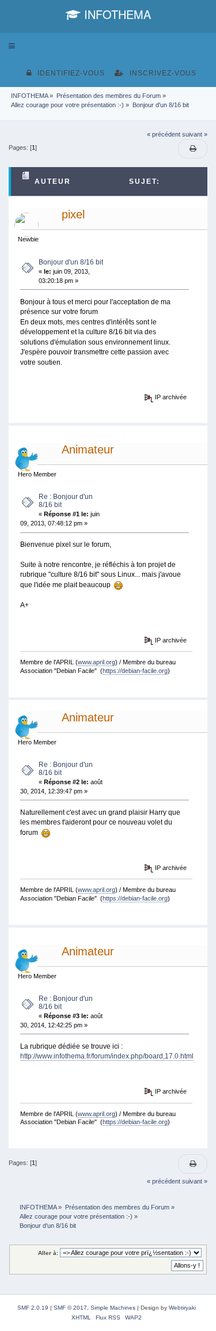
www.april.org (96, 662)
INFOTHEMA (116, 14)
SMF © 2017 (70, 1307)
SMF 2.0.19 (32, 1307)
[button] (12, 46)
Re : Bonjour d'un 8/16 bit (66, 501)
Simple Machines (112, 1307)
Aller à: (48, 1253)
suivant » (194, 134)
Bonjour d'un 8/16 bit (71, 262)
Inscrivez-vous (163, 73)
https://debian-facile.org (135, 670)
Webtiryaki (182, 1307)
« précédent (163, 134)
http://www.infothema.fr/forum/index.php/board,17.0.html (107, 1056)
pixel (73, 214)
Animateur (88, 449)
